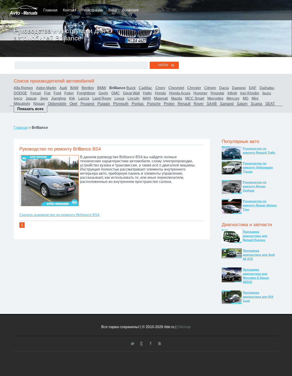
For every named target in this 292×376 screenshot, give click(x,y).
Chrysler (194, 88)
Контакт (69, 10)
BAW (74, 88)
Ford (57, 93)
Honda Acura (179, 93)
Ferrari (35, 93)
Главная (50, 10)
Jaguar (31, 98)
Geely (103, 93)
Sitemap (184, 327)
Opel (73, 104)
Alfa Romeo (23, 88)
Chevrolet (176, 88)
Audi (63, 88)
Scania (256, 104)
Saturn (242, 104)
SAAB (212, 104)
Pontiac (138, 104)
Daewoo (239, 88)
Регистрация (92, 10)
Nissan (39, 104)
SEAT (270, 104)
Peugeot (87, 104)
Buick (131, 88)
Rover (198, 104)
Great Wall (131, 93)
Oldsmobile (57, 104)
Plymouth (120, 104)
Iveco (18, 98)
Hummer (200, 93)
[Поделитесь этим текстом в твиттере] (132, 343)
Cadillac (145, 88)
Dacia (224, 88)
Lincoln (133, 98)
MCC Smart (194, 98)
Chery (160, 88)
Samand (227, 104)
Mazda (176, 98)
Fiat (47, 93)
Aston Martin (46, 88)
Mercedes (215, 98)
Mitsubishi (22, 104)
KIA (72, 98)
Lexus (119, 98)
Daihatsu (267, 88)
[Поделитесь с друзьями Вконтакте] (160, 343)
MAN (147, 98)
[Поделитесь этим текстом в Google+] (141, 343)
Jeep (44, 98)
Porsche (154, 104)
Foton (69, 93)
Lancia (83, 98)
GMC (115, 93)
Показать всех (30, 109)
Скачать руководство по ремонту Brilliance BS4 (59, 215)
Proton (169, 104)
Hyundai (217, 93)
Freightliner (86, 93)
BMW (101, 88)
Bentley (88, 88)
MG (245, 98)
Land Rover (101, 98)
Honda (160, 93)
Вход (112, 10)
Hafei (147, 93)
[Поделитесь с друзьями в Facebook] (150, 343)
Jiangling (58, 98)
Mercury (233, 98)
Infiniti (232, 93)
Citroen (210, 88)
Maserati (161, 98)
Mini (255, 98)
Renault (184, 104)
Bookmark (130, 10)
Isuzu (266, 93)
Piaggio (103, 104)
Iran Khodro (249, 93)
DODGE (20, 93)
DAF (252, 88)
